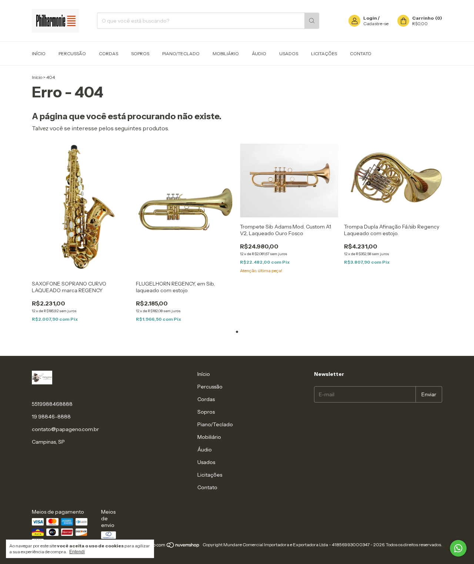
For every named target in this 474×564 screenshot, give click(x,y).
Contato (360, 53)
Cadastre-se (375, 23)
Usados (288, 53)
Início (39, 53)
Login (370, 18)
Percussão (72, 53)
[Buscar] (311, 21)
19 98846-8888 (51, 416)
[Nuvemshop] (171, 546)
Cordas (108, 53)
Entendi (77, 551)
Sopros (140, 53)
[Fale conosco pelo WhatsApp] (458, 548)
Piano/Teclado (181, 53)
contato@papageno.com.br (65, 429)
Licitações (324, 53)
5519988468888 (52, 404)
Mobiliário (226, 53)
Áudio (259, 53)
